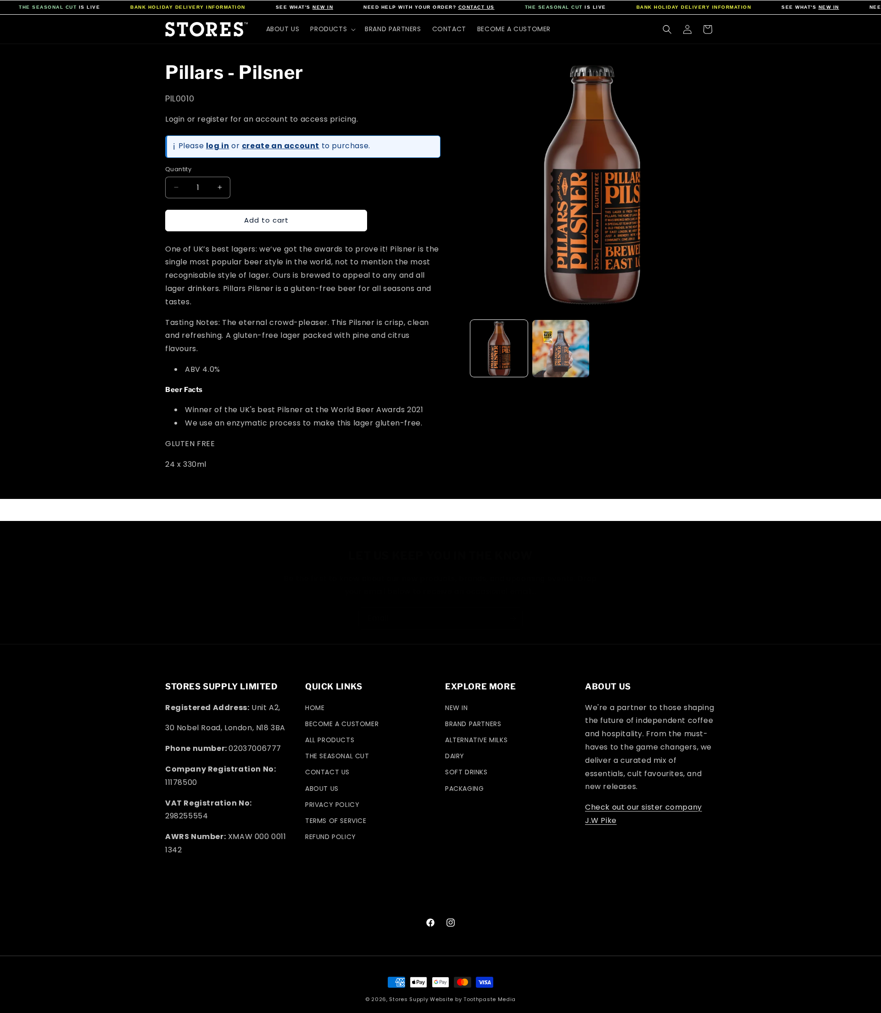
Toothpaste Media (489, 999)
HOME (314, 707)
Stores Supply (408, 999)
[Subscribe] (512, 618)
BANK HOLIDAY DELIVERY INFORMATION (187, 7)
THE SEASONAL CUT (48, 7)
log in (217, 145)
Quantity (178, 169)
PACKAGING (464, 788)
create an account (280, 145)
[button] (332, 29)
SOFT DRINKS (466, 772)
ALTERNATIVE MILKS (476, 739)
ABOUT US (322, 788)
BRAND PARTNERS (473, 723)
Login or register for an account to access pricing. (261, 119)
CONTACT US (476, 7)
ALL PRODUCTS (329, 739)
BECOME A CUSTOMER (342, 723)
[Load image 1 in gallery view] (499, 348)
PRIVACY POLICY (332, 804)
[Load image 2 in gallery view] (561, 348)
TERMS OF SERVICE (336, 820)
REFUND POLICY (330, 836)
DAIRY (454, 756)
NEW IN (322, 7)
